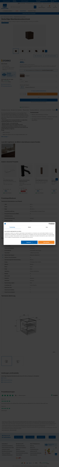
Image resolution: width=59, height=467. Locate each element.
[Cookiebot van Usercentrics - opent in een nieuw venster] (49, 224)
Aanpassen (28, 242)
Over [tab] (47, 227)
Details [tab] (29, 227)
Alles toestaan (46, 242)
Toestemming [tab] (12, 227)
